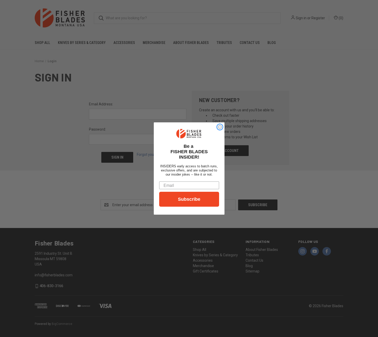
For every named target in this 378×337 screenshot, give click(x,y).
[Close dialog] (219, 127)
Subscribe (189, 199)
